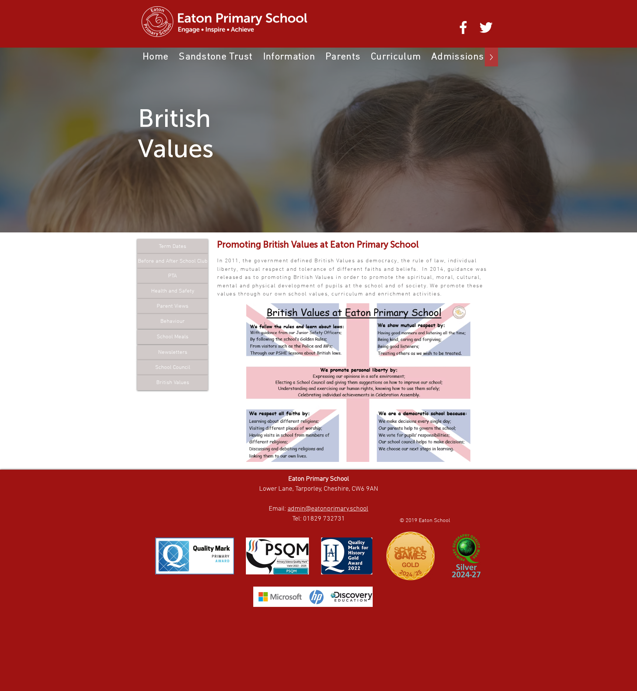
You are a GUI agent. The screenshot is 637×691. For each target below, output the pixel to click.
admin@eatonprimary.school (328, 509)
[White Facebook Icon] (463, 27)
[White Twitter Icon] (486, 27)
